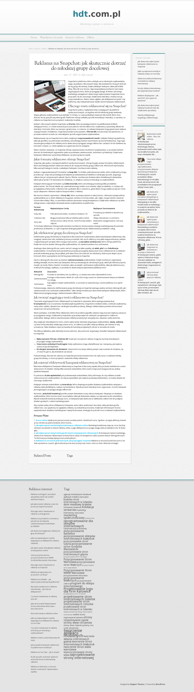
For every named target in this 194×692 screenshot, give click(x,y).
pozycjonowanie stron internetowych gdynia (76, 553)
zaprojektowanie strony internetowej (79, 656)
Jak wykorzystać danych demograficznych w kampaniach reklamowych (67, 433)
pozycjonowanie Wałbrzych (74, 579)
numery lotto (89, 518)
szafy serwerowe (71, 628)
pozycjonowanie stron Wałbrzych (79, 563)
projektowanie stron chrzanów (75, 594)
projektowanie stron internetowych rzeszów (78, 603)
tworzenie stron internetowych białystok (79, 643)
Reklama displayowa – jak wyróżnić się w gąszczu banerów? (148, 98)
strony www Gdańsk (73, 625)
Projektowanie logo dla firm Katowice (78, 590)
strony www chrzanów (78, 622)
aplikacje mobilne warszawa (76, 497)
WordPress (160, 684)
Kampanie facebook (72, 507)
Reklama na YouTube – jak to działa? (45, 652)
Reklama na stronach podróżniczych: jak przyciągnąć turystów (63, 441)
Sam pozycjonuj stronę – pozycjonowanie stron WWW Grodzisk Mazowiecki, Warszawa (44, 557)
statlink (76, 614)
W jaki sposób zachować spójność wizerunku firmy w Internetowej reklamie (44, 659)
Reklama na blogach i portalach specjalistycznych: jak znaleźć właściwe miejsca (43, 496)
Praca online (41, 420)
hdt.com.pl (87, 74)
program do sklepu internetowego (79, 585)
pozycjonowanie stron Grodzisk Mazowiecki (78, 546)
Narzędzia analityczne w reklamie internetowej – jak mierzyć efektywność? (44, 589)
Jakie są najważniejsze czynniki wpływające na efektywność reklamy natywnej (45, 540)
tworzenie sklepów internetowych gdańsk (79, 639)
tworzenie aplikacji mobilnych (73, 633)
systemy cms (87, 625)
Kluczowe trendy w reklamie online (44, 614)
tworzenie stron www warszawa (77, 648)
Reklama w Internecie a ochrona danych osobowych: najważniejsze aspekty (44, 669)
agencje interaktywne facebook (77, 494)
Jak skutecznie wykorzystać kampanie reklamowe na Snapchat (148, 64)
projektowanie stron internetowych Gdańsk (79, 598)
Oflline (90, 37)
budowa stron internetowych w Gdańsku (78, 500)
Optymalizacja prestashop (75, 528)
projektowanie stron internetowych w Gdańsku (78, 608)
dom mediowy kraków (77, 504)
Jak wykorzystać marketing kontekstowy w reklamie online (62, 425)
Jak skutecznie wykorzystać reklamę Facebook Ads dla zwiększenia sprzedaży (148, 108)
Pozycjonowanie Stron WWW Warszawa (78, 572)
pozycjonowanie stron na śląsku (75, 557)
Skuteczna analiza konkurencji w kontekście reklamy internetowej (149, 81)
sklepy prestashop (70, 612)
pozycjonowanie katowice (74, 532)
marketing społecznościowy (74, 516)
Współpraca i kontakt (51, 37)
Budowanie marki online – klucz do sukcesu (154, 136)
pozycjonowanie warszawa (75, 575)
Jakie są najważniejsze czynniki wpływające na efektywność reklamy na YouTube (45, 620)
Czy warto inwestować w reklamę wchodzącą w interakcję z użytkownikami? (44, 630)
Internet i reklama (74, 37)
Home (34, 37)
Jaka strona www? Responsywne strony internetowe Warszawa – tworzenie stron (43, 606)
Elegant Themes (137, 684)
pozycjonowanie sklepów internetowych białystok (79, 537)
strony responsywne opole (78, 619)
